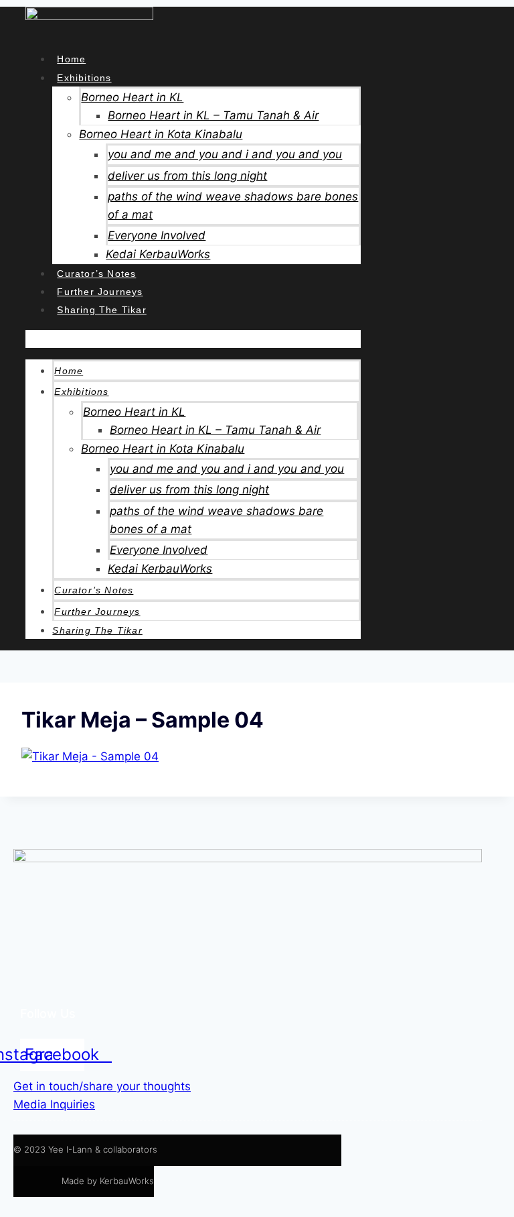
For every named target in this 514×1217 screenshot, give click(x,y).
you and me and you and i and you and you (225, 154)
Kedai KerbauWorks (158, 254)
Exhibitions (84, 77)
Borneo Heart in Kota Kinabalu (160, 134)
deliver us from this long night (187, 175)
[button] (193, 339)
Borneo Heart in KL (132, 97)
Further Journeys (100, 291)
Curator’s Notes (96, 273)
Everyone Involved (156, 235)
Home (71, 59)
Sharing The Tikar (101, 309)
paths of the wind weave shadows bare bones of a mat (233, 205)
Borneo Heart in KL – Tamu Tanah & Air (213, 115)
